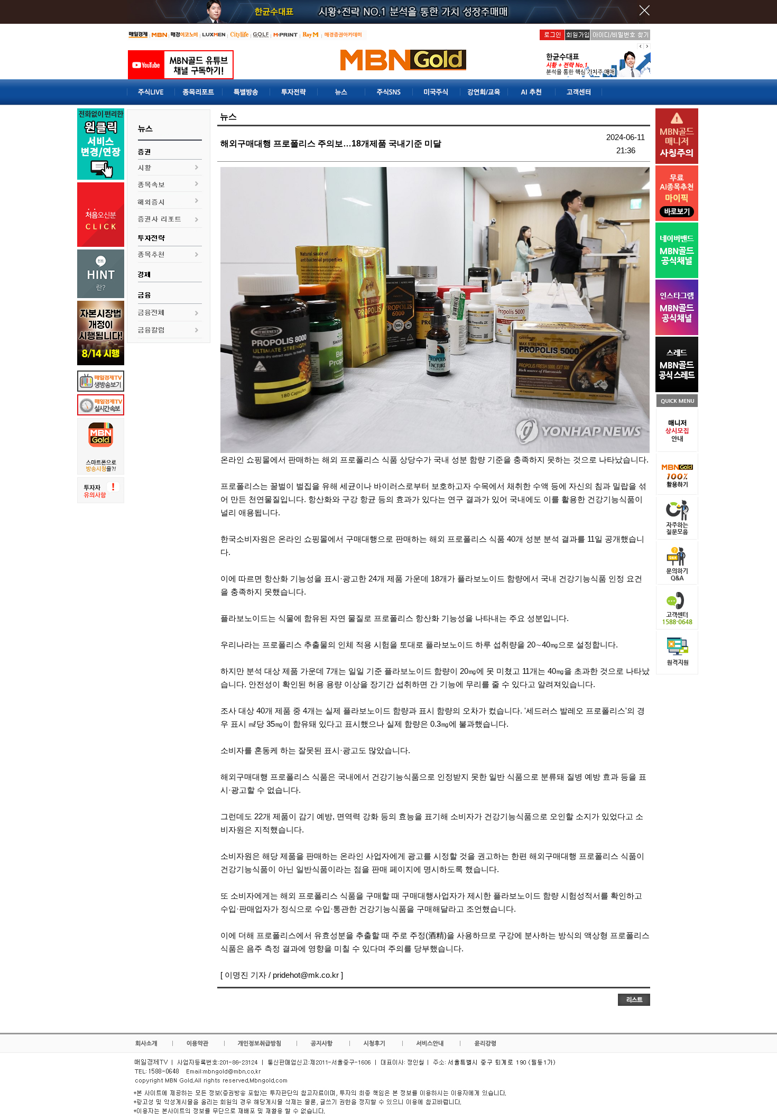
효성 (330, 935)
